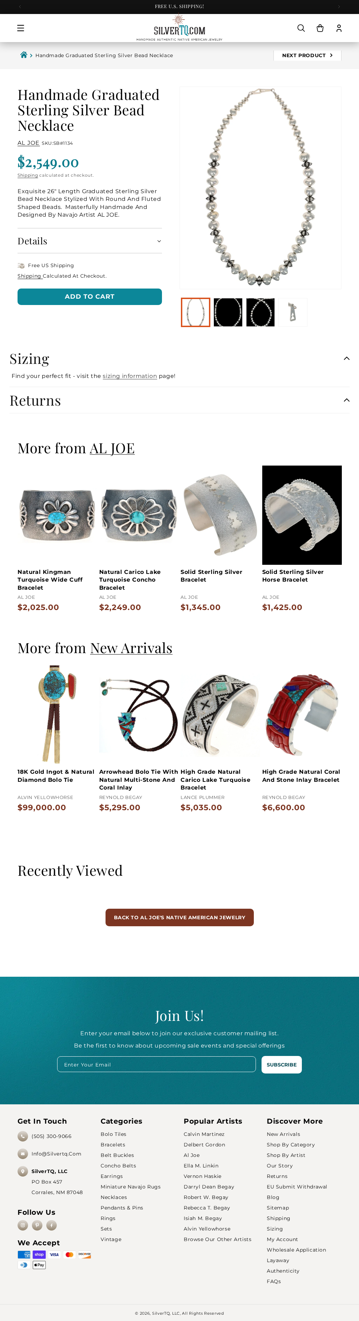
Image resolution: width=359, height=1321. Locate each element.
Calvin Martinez (204, 1134)
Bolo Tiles (114, 1134)
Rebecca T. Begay (207, 1208)
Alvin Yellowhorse (207, 1229)
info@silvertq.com (56, 1154)
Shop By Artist (286, 1155)
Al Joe (192, 1155)
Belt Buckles (117, 1155)
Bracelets (113, 1145)
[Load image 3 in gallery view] (260, 312)
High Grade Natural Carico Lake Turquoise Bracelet (216, 779)
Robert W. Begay (206, 1197)
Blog (273, 1197)
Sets (106, 1229)
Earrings (112, 1176)
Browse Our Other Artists (217, 1239)
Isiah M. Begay (203, 1218)
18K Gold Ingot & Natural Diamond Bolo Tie (56, 775)
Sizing (275, 1229)
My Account (282, 1239)
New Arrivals (283, 1134)
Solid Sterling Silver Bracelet (212, 576)
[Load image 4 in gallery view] (292, 312)
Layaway (278, 1260)
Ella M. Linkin (201, 1166)
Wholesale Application (296, 1250)
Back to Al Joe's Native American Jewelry (179, 917)
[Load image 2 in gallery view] (228, 312)
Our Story (280, 1166)
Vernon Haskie (203, 1176)
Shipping (28, 175)
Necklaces (114, 1197)
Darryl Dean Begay (209, 1187)
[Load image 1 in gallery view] (195, 312)
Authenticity (283, 1271)
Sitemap (278, 1208)
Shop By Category (291, 1145)
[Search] (301, 28)
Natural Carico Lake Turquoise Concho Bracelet (130, 580)
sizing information (130, 376)
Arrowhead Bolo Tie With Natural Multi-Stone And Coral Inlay (138, 779)
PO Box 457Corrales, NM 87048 (57, 1181)
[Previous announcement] (20, 6)
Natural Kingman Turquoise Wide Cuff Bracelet (50, 580)
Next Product (304, 55)
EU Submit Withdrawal (297, 1187)
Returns (277, 1176)
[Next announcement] (339, 6)
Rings (108, 1218)
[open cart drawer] (320, 28)
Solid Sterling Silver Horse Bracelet (293, 576)
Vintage (111, 1239)
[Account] (339, 28)
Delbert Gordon (204, 1145)
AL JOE (29, 143)
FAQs (274, 1281)
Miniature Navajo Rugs (131, 1187)
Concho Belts (118, 1166)
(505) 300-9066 (52, 1136)
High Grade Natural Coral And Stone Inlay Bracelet (301, 775)
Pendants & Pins (122, 1208)
